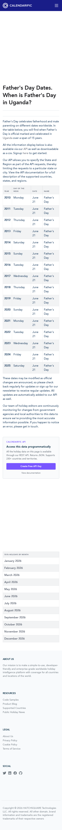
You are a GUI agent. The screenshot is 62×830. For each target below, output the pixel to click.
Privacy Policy (10, 740)
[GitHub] (20, 773)
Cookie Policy (10, 744)
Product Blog (10, 703)
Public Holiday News (14, 712)
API (25, 149)
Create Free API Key (31, 466)
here (25, 153)
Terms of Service (11, 748)
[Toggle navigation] (56, 5)
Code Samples (11, 699)
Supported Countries (14, 708)
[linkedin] (9, 773)
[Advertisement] (31, 48)
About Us (8, 736)
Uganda (7, 138)
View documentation (31, 473)
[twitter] (4, 773)
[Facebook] (15, 773)
